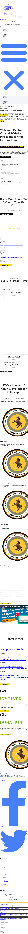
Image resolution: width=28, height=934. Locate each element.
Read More (2, 250)
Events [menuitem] (4, 13)
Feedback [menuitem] (7, 10)
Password (2, 927)
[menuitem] (15, 4)
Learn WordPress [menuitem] (9, 8)
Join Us (4, 711)
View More (5, 684)
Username (2, 924)
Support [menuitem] (7, 9)
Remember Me (4, 929)
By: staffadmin (3, 646)
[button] (14, 66)
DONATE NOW (5, 157)
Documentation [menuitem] (8, 7)
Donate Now (5, 734)
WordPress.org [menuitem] (8, 6)
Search (16, 16)
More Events (5, 265)
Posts (4, 904)
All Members (5, 371)
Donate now (5, 603)
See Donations (6, 214)
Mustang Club (3, 19)
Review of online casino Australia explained (9, 908)
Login (6, 904)
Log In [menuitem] (4, 12)
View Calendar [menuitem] (8, 14)
